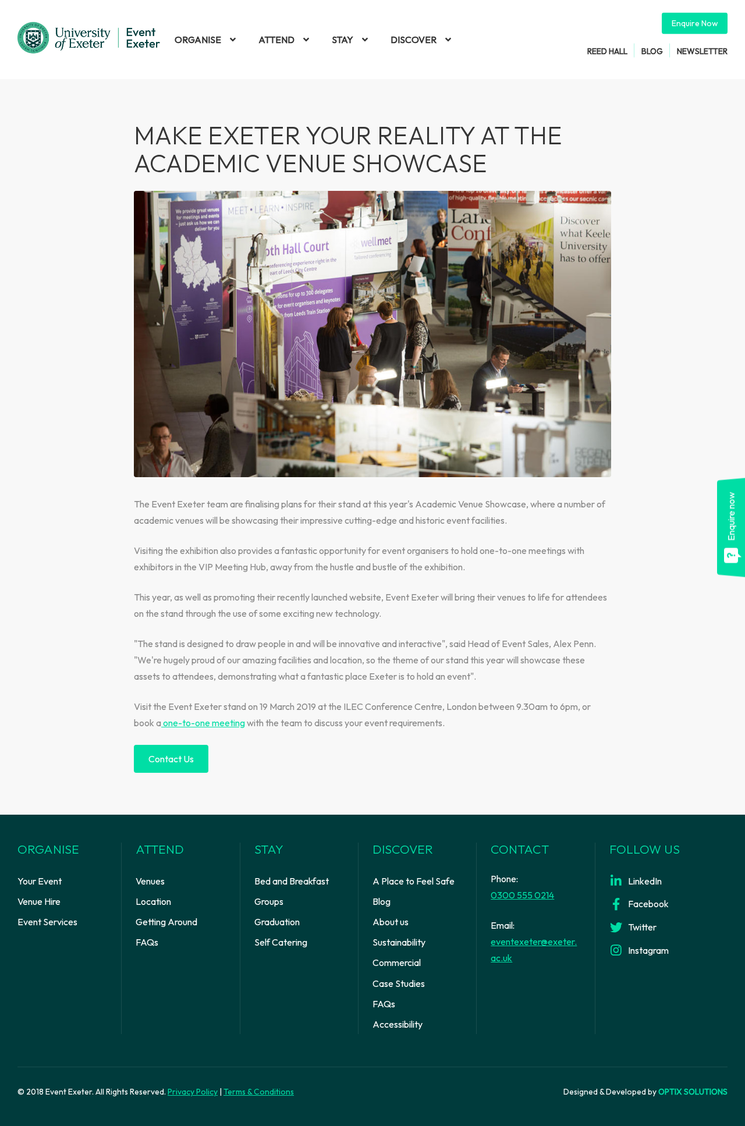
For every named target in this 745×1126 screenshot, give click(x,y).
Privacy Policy (193, 1091)
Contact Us (171, 759)
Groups (268, 901)
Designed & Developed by (645, 1091)
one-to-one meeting (203, 723)
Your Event (39, 881)
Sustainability (398, 942)
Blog (652, 50)
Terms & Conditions (259, 1091)
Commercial (396, 962)
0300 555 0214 (522, 895)
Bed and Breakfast (291, 881)
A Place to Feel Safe (413, 881)
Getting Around (166, 922)
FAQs (147, 942)
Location (153, 901)
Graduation (277, 922)
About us (390, 922)
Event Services (47, 922)
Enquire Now (695, 23)
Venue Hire (39, 901)
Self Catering (280, 942)
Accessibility (397, 1024)
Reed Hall (607, 50)
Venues (150, 881)
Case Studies (398, 983)
